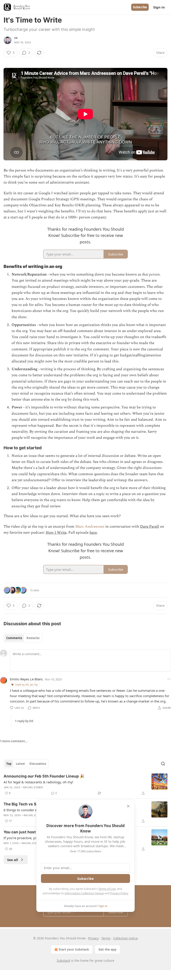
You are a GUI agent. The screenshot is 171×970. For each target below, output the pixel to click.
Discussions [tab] (37, 764)
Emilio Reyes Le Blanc (26, 679)
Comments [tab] (14, 638)
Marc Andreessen (89, 526)
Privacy (93, 938)
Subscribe (140, 7)
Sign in (159, 7)
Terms (105, 938)
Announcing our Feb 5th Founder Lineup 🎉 (44, 776)
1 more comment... (14, 741)
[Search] (163, 763)
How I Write (56, 532)
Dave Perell (149, 526)
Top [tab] (8, 764)
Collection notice (125, 938)
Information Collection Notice (84, 893)
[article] (85, 784)
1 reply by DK (24, 721)
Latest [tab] (20, 764)
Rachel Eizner (33, 787)
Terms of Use (107, 889)
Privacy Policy (119, 893)
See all (12, 859)
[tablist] (23, 637)
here (93, 532)
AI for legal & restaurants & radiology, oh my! (38, 782)
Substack (63, 960)
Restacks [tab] (32, 638)
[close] (128, 806)
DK (16, 38)
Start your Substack (74, 949)
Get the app (107, 949)
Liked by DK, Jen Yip (26, 684)
